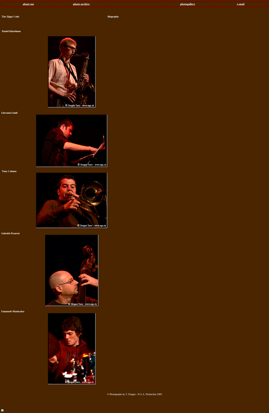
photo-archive (81, 4)
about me (28, 4)
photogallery (187, 4)
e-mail (240, 4)
